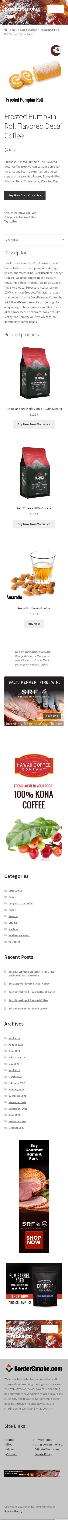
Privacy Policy (43, 1440)
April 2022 (14, 1070)
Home (12, 29)
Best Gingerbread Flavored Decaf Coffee (31, 992)
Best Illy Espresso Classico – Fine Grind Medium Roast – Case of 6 (31, 973)
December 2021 (17, 1096)
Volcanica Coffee (27, 29)
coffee (13, 221)
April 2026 (14, 1038)
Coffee (12, 897)
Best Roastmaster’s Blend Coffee (27, 1008)
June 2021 (14, 1115)
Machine (13, 929)
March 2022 (15, 1076)
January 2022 (16, 1089)
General (13, 916)
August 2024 (15, 1044)
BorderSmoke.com (22, 12)
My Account (11, 1526)
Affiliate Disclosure (47, 1449)
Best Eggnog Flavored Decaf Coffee (28, 983)
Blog (9, 1444)
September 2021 (17, 1108)
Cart (52, 1523)
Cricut (12, 910)
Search (34, 1526)
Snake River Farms (19, 935)
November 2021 (17, 1102)
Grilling (12, 922)
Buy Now (34, 624)
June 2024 (14, 1051)
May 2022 (13, 1064)
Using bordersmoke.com (50, 1444)
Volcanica (14, 942)
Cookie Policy (43, 1454)
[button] (58, 50)
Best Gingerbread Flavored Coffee (28, 1000)
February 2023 (16, 1057)
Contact (11, 1454)
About (10, 1449)
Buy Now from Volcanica (24, 195)
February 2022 (16, 1083)
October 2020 (16, 1127)
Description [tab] (11, 240)
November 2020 (17, 1121)
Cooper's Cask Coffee (20, 903)
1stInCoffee (15, 890)
